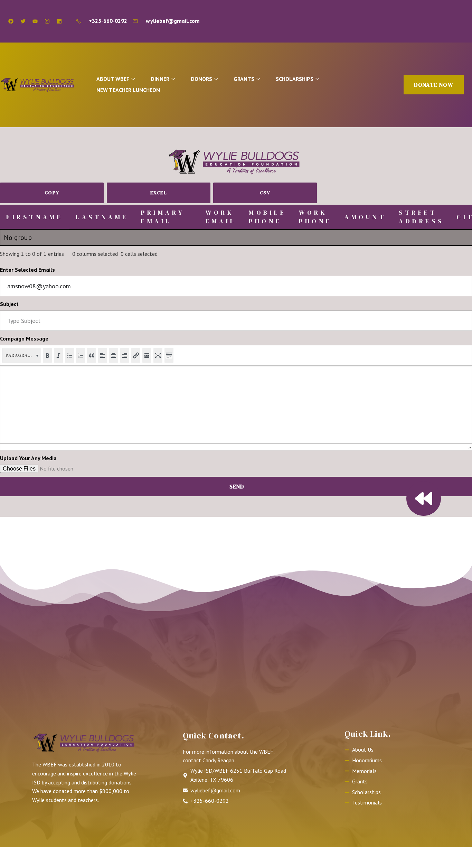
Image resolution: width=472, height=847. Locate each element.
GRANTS (244, 78)
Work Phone (315, 216)
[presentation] (21, 355)
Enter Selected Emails (27, 269)
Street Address (421, 216)
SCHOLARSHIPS (294, 78)
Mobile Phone (267, 216)
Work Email (221, 216)
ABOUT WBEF (112, 78)
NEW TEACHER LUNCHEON (128, 89)
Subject (9, 303)
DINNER (160, 78)
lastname (102, 217)
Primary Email (163, 216)
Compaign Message (24, 338)
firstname (34, 217)
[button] (21, 355)
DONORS (201, 78)
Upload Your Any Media (28, 458)
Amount (365, 217)
